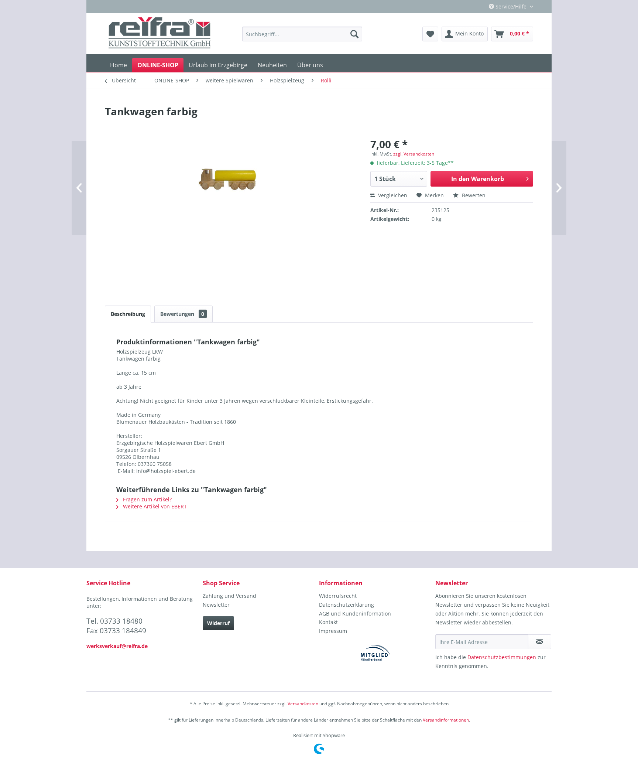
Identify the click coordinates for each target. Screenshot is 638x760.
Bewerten (473, 195)
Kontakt (328, 622)
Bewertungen (182, 313)
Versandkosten (303, 704)
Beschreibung (128, 313)
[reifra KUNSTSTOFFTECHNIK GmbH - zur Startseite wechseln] (160, 34)
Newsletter (216, 604)
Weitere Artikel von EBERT (154, 506)
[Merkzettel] (430, 34)
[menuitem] (302, 34)
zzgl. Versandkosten (413, 154)
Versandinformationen (446, 720)
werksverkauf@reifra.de (117, 646)
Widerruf (218, 623)
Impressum (333, 630)
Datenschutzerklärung (346, 604)
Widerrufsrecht (338, 595)
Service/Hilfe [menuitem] (511, 6)
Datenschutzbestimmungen (501, 657)
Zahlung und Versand (229, 595)
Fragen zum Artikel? (146, 499)
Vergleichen (392, 195)
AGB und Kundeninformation (355, 613)
